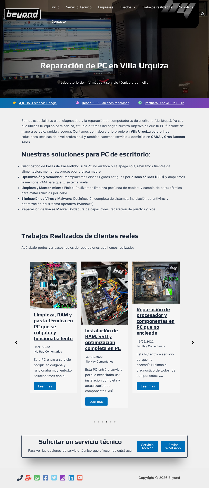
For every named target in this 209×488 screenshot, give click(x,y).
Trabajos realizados (157, 7)
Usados (125, 7)
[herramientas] (77, 102)
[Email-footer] (28, 478)
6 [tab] (115, 422)
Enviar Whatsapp (173, 446)
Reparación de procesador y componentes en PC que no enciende (156, 321)
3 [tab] (102, 422)
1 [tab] (94, 422)
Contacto (58, 21)
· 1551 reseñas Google (38, 103)
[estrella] (14, 102)
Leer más (45, 386)
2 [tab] (98, 422)
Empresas (105, 7)
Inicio (55, 7)
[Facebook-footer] (45, 478)
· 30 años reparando (105, 103)
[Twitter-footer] (54, 478)
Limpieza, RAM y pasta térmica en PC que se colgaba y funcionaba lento (53, 326)
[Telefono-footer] (20, 478)
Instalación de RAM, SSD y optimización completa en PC (103, 339)
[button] (133, 7)
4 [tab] (106, 422)
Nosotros (186, 7)
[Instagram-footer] (63, 478)
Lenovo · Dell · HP (164, 103)
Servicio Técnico (79, 7)
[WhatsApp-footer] (37, 478)
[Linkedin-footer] (71, 478)
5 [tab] (111, 422)
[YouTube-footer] (80, 478)
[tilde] (140, 102)
